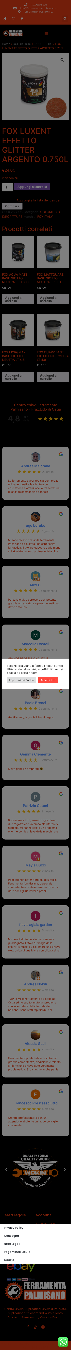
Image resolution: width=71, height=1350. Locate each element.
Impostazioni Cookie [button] (21, 680)
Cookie (9, 1260)
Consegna (11, 1236)
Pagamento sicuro (17, 1252)
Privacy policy (13, 1228)
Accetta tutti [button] (48, 680)
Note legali (12, 1244)
